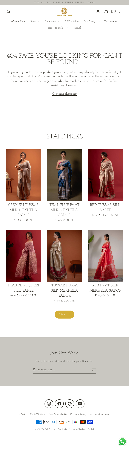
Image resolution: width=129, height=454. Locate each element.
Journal (76, 27)
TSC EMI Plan (36, 414)
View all (64, 314)
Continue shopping (64, 93)
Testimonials (111, 21)
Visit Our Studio (57, 414)
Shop (33, 21)
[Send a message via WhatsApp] (122, 442)
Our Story (90, 21)
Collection (51, 21)
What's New (18, 21)
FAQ (22, 414)
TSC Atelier (72, 21)
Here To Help (56, 27)
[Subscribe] (93, 370)
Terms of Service (99, 414)
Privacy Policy (78, 414)
